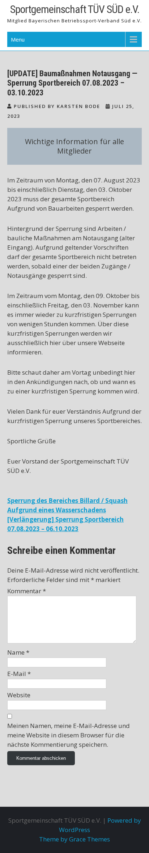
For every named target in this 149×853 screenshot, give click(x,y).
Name (18, 652)
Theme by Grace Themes (74, 839)
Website (18, 695)
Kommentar (26, 591)
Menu (18, 39)
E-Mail (19, 673)
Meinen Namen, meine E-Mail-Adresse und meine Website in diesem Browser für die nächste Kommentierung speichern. (68, 735)
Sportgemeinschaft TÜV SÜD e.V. (74, 9)
